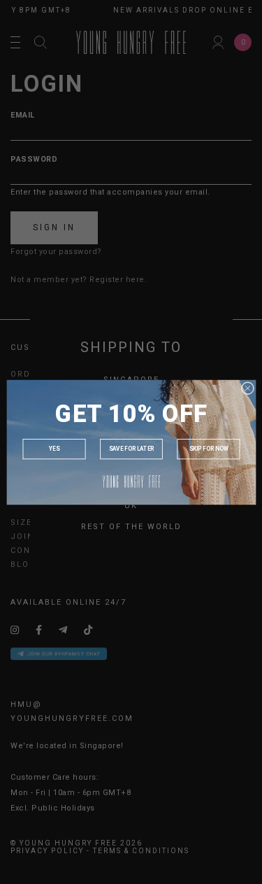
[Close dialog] (247, 387)
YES (53, 448)
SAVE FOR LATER (130, 448)
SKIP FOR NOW (208, 448)
